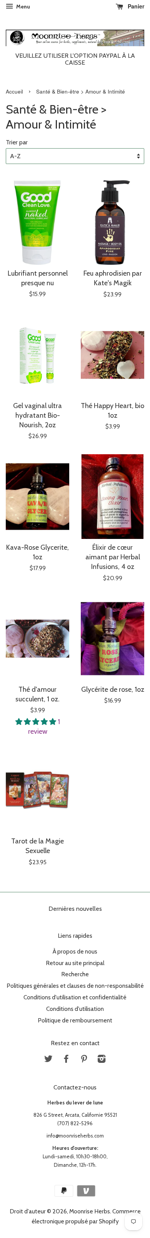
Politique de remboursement (75, 1020)
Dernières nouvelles (75, 908)
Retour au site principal (75, 963)
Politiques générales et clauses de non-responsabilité (75, 985)
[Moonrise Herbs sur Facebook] (66, 1060)
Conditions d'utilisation (75, 1008)
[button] (36, 722)
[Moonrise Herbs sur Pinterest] (84, 1060)
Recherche (75, 974)
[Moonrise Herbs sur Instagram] (101, 1060)
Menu (22, 6)
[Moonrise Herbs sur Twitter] (48, 1060)
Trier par (17, 142)
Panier (135, 6)
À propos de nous (75, 951)
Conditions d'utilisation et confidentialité (75, 997)
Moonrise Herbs (89, 1211)
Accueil (14, 91)
